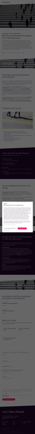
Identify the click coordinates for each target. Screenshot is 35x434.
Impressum (5, 224)
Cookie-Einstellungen (7, 230)
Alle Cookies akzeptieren (22, 228)
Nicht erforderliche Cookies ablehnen (10, 228)
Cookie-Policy (14, 224)
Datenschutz (9, 224)
